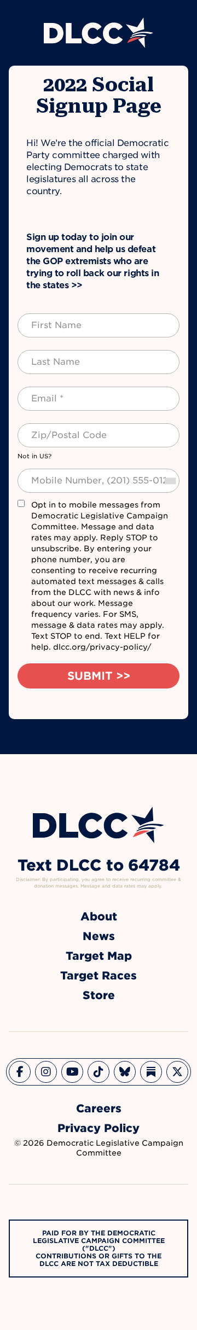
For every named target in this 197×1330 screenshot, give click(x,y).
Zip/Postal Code (57, 429)
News (99, 936)
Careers (98, 1108)
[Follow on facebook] (20, 1072)
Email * (38, 392)
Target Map (99, 955)
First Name (45, 319)
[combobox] (169, 480)
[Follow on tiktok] (98, 1072)
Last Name (44, 355)
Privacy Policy (98, 1128)
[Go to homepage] (98, 825)
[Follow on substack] (151, 1072)
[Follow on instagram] (46, 1072)
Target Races (98, 975)
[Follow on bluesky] (125, 1072)
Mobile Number (54, 474)
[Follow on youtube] (72, 1072)
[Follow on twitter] (177, 1072)
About (98, 916)
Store (99, 995)
